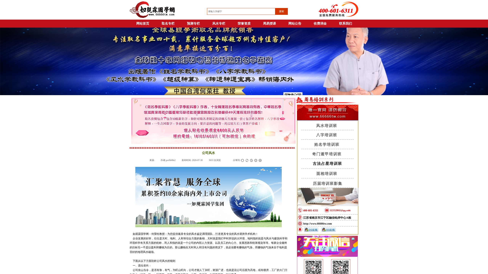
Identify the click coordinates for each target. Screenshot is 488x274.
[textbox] (241, 11)
